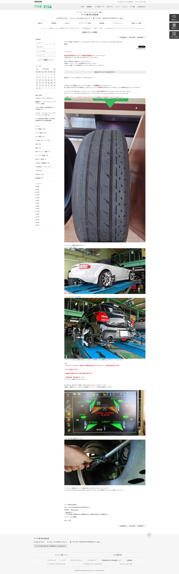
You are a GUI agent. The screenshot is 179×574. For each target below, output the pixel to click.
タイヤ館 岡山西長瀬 (89, 14)
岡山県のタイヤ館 (74, 28)
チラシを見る (174, 37)
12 (45, 80)
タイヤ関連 (73, 517)
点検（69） (38, 144)
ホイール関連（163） (41, 133)
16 (37, 83)
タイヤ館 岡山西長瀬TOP (86, 28)
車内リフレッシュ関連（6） (43, 151)
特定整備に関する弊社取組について (112, 560)
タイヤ (118, 7)
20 (48, 83)
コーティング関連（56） (42, 155)
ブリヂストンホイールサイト (92, 564)
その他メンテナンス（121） (43, 140)
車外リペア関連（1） (41, 159)
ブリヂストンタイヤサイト (55, 564)
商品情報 (101, 23)
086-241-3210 (62, 18)
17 (40, 83)
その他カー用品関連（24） (42, 163)
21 (51, 83)
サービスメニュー (118, 23)
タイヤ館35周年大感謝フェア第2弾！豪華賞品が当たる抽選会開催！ (45, 119)
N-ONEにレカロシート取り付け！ (44, 98)
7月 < (37, 69)
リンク (63, 560)
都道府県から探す (64, 28)
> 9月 (54, 69)
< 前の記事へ (123, 37)
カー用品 (132, 7)
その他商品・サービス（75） (43, 167)
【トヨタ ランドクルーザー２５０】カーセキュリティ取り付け (45, 114)
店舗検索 (89, 7)
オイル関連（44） (40, 136)
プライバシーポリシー (76, 560)
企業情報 (129, 560)
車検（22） (38, 148)
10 (40, 80)
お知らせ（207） (40, 174)
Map (121, 18)
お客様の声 (141, 7)
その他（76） (39, 170)
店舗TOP (40, 23)
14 (51, 80)
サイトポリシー (92, 560)
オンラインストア (139, 2)
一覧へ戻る (132, 37)
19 (45, 83)
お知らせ (67, 23)
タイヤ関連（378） (40, 129)
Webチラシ (110, 7)
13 (48, 80)
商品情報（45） (39, 178)
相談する (174, 20)
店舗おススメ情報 (136, 23)
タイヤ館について (99, 7)
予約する (174, 28)
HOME (82, 7)
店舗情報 (53, 23)
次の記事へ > (141, 37)
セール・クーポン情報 (84, 23)
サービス (124, 7)
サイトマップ (52, 560)
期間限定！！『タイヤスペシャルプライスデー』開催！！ (45, 103)
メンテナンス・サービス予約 (124, 2)
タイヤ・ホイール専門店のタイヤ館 (49, 28)
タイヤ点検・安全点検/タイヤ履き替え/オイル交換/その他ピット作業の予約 (86, 514)
